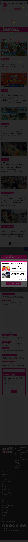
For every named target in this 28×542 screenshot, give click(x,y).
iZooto (25, 279)
